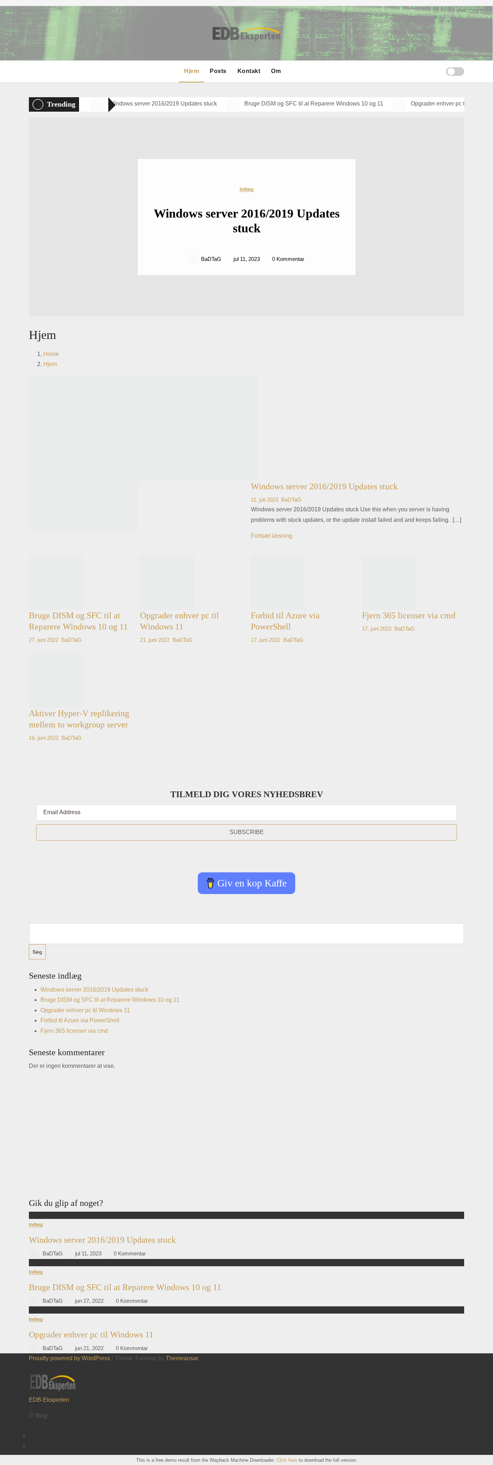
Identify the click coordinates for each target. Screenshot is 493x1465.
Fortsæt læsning (271, 536)
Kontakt (249, 71)
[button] (31, 71)
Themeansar (182, 1358)
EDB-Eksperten (49, 1400)
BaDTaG (211, 259)
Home (51, 354)
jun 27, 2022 (90, 1301)
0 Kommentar (288, 259)
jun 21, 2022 (90, 1348)
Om (276, 71)
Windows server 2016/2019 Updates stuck (247, 221)
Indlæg (247, 189)
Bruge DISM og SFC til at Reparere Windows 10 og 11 (109, 1000)
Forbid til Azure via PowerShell (79, 1020)
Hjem (191, 71)
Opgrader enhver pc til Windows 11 (85, 1010)
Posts (218, 71)
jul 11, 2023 (247, 259)
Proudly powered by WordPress (70, 1358)
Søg (37, 952)
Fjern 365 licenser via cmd (408, 615)
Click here (286, 1460)
